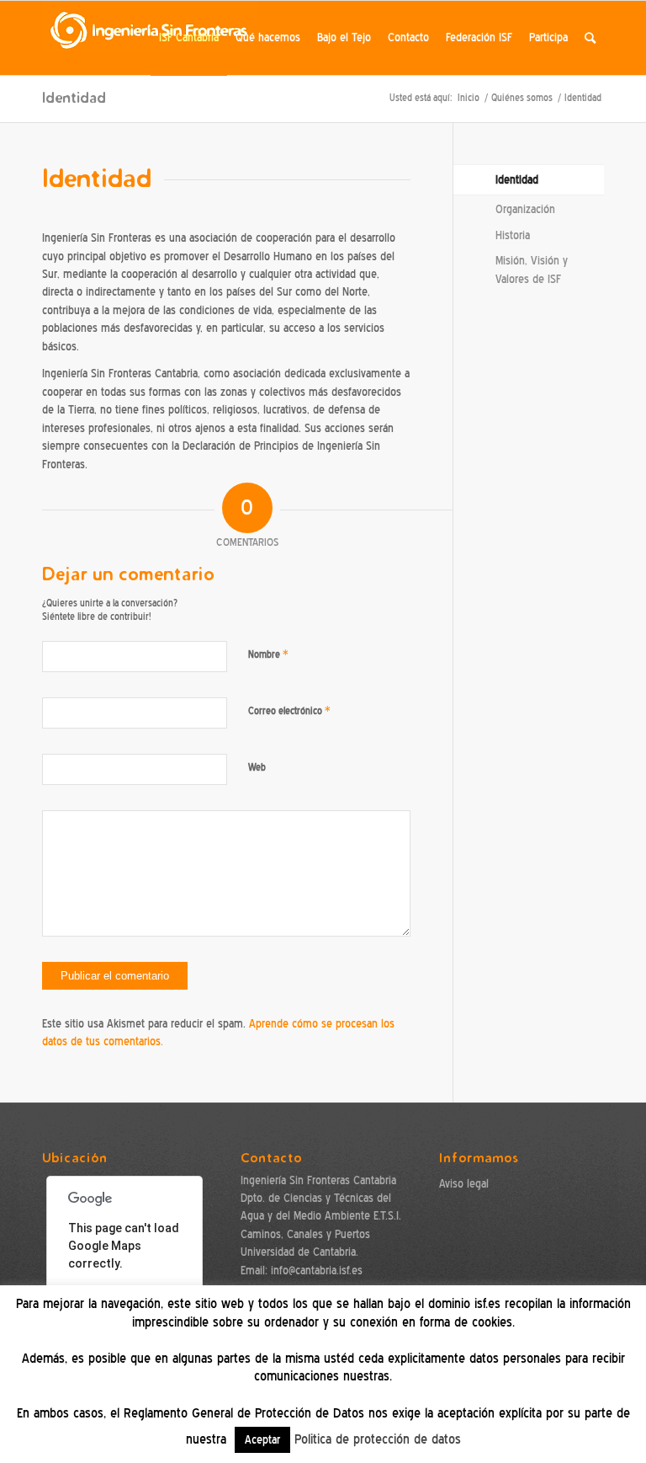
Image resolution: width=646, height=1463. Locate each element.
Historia (512, 235)
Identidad (74, 97)
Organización (525, 209)
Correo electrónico (289, 710)
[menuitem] (189, 38)
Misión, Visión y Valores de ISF (531, 269)
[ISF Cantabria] (149, 38)
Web (257, 767)
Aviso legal (464, 1183)
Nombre (268, 654)
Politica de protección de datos (377, 1439)
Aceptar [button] (262, 1440)
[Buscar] (590, 38)
